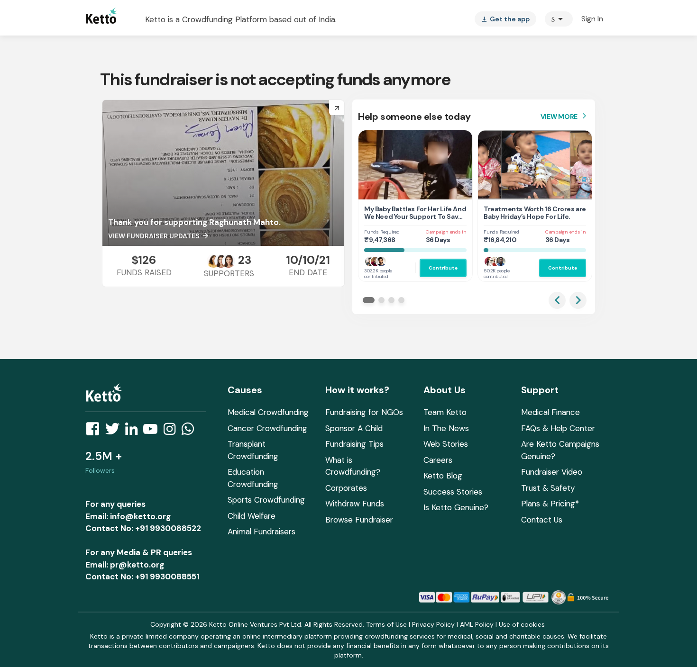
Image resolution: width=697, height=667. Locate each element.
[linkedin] (134, 431)
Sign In (592, 19)
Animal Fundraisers (261, 531)
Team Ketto (445, 412)
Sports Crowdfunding (266, 500)
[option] (559, 19)
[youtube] (153, 431)
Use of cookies (522, 624)
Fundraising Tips (354, 444)
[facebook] (95, 431)
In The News (446, 428)
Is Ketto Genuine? (455, 507)
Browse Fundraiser (359, 519)
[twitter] (115, 431)
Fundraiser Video (551, 472)
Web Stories (445, 444)
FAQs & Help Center (558, 428)
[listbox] (505, 18)
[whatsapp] (191, 431)
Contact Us (541, 519)
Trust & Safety (548, 488)
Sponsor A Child (354, 428)
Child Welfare (251, 516)
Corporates (346, 488)
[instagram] (172, 431)
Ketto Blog (442, 475)
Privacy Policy (433, 624)
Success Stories (452, 492)
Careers (437, 460)
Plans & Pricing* (550, 503)
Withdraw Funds (354, 503)
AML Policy (476, 624)
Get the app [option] (505, 19)
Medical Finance (550, 412)
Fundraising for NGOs (364, 412)
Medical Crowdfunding (268, 412)
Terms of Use (386, 624)
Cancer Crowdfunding (267, 428)
